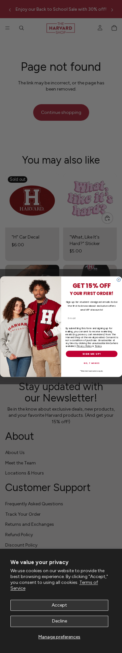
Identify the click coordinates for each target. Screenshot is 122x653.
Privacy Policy (84, 345)
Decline (59, 621)
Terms (97, 345)
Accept (59, 605)
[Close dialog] (119, 280)
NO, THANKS (92, 363)
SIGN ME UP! (91, 353)
